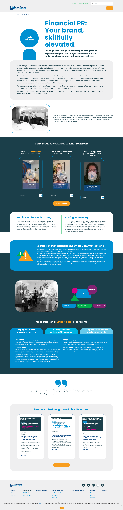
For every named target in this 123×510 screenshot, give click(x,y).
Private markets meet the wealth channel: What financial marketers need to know (92, 438)
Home (18, 14)
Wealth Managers (83, 3)
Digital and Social (25, 418)
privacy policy (41, 503)
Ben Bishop (24, 433)
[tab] (26, 331)
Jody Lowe (55, 431)
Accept (61, 507)
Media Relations (87, 419)
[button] (30, 174)
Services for (75, 3)
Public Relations (56, 418)
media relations (52, 70)
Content (85, 418)
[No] (121, 505)
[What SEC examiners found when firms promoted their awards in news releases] (30, 426)
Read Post (23, 455)
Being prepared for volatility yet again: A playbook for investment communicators (61, 436)
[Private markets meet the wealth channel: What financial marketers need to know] (92, 426)
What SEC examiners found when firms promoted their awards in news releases (29, 438)
